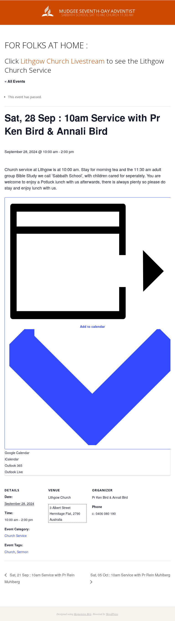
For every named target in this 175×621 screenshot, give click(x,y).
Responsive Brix (82, 614)
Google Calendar (17, 452)
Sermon (22, 551)
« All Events (15, 81)
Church (10, 551)
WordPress (112, 614)
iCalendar (12, 459)
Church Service (16, 535)
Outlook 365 (13, 465)
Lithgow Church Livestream (63, 61)
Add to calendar (92, 326)
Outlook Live (14, 472)
